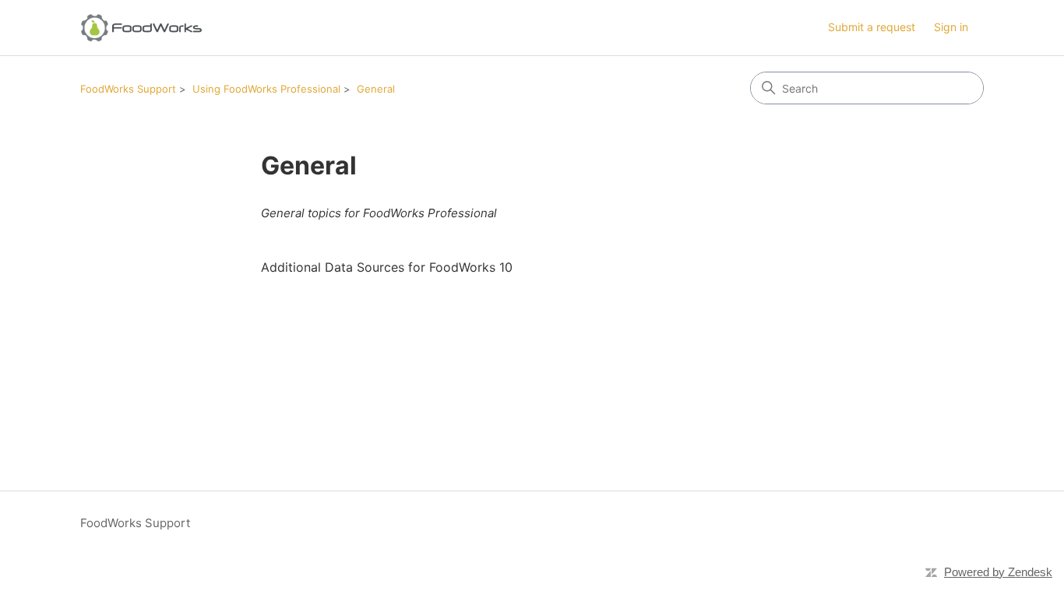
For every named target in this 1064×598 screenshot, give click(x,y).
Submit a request (871, 26)
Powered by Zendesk (998, 572)
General (376, 89)
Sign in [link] (951, 26)
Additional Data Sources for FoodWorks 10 (387, 267)
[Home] (141, 27)
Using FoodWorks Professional (266, 89)
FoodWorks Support (128, 89)
